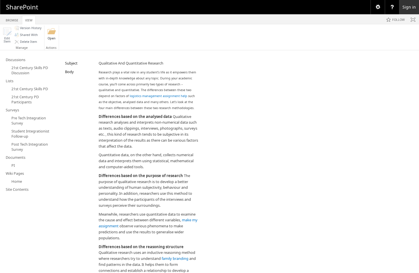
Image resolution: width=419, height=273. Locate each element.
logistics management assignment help (158, 96)
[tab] (12, 19)
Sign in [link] (409, 7)
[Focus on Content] (413, 19)
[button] (7, 35)
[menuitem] (378, 7)
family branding (175, 258)
